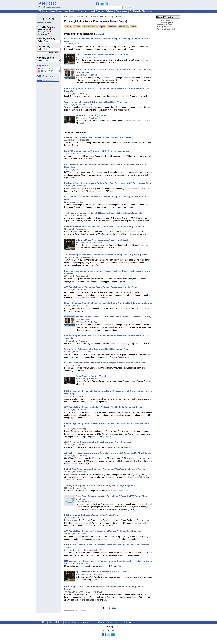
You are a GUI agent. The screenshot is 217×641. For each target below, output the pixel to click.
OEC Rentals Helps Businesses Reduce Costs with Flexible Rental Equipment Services (103, 407)
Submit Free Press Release (101, 11)
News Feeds (69, 11)
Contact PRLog (55, 622)
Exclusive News (90, 27)
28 (45, 71)
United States (43, 29)
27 (49, 71)
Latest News (55, 11)
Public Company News (46, 76)
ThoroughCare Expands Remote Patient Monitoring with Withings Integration (99, 485)
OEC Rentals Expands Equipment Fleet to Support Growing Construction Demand (101, 287)
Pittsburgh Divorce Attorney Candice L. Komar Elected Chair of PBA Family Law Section (104, 226)
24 (59, 71)
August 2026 (42, 65)
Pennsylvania (43, 32)
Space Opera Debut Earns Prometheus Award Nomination (102, 572)
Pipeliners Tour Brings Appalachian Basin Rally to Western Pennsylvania (97, 137)
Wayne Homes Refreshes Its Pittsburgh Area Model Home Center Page (96, 102)
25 (55, 71)
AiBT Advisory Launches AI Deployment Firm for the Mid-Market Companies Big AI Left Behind (107, 453)
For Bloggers (121, 11)
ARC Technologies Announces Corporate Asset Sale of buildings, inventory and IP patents (105, 255)
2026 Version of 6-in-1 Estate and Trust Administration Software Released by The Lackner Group (108, 561)
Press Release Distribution (50, 7)
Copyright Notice (105, 622)
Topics (102, 27)
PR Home (43, 11)
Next (114, 608)
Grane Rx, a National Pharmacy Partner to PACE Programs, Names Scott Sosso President (105, 363)
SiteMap (42, 622)
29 (42, 71)
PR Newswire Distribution (141, 11)
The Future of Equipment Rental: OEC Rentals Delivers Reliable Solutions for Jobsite (103, 213)
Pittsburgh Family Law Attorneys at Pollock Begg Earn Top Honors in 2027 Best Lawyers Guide (107, 183)
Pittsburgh (42, 34)
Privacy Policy (71, 622)
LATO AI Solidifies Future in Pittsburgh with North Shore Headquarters (96, 151)
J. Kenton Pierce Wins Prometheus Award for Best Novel (102, 55)
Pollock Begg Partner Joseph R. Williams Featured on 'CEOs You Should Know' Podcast (104, 469)
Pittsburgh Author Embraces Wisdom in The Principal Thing (92, 515)
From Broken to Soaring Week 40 (91, 115)
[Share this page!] (102, 5)
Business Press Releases (48, 80)
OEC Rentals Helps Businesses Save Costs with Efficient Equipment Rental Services (102, 531)
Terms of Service (88, 622)
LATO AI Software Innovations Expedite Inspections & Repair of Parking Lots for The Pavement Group (165, 25)
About (118, 622)
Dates (133, 27)
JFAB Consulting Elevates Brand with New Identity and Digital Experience (97, 442)
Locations (112, 27)
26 (52, 71)
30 (39, 71)
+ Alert (68, 27)
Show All (100, 34)
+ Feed (77, 27)
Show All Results (44, 22)
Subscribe (82, 11)
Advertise (128, 622)
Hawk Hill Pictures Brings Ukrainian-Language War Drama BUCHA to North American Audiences (108, 303)
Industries (123, 27)
